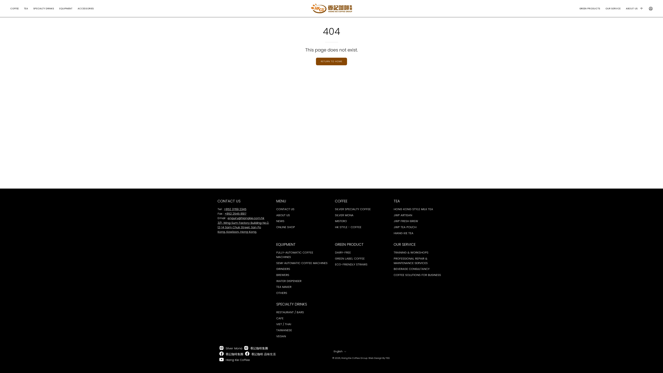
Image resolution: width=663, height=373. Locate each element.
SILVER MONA (344, 215)
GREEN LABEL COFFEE (350, 258)
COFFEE (341, 201)
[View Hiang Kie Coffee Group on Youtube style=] (221, 360)
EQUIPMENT (286, 244)
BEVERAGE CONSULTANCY (412, 269)
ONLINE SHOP (285, 227)
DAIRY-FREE (343, 252)
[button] (631, 8)
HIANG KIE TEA (403, 233)
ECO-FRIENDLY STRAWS (351, 264)
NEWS (280, 221)
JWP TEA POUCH (405, 227)
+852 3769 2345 (235, 209)
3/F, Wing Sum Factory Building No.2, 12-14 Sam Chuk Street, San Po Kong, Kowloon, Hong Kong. (243, 227)
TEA (397, 201)
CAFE (280, 318)
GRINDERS (283, 269)
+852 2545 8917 (235, 214)
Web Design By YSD (379, 357)
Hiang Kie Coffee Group (354, 357)
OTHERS (281, 293)
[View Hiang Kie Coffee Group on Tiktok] (246, 348)
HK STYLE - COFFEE (348, 227)
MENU (281, 201)
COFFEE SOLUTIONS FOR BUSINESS (417, 275)
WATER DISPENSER (288, 281)
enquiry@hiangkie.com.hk (246, 218)
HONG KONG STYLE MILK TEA (413, 209)
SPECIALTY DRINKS (291, 304)
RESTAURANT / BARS (290, 312)
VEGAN (281, 336)
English (338, 351)
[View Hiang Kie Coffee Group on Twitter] (247, 354)
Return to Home (331, 61)
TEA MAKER (283, 287)
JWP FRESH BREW (406, 221)
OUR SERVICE (405, 244)
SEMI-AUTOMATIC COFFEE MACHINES (302, 263)
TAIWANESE (284, 330)
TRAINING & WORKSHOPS (411, 252)
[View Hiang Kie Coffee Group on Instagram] (221, 348)
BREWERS (282, 275)
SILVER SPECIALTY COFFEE (353, 209)
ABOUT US (283, 215)
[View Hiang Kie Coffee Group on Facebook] (221, 354)
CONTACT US (285, 209)
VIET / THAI (283, 324)
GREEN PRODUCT (349, 244)
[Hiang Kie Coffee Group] (331, 9)
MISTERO (341, 221)
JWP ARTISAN (403, 215)
